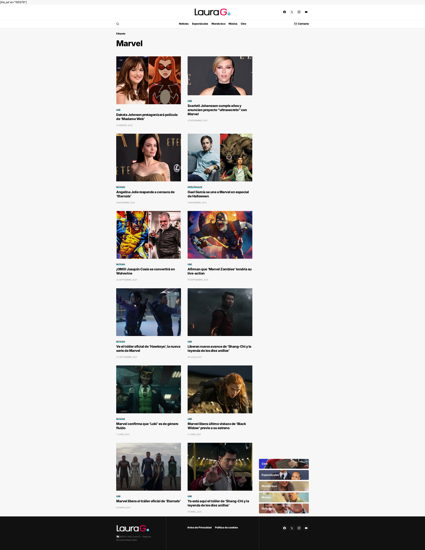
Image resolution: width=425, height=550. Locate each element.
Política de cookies (226, 527)
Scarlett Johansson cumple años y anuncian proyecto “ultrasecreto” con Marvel (217, 110)
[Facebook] (284, 12)
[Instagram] (299, 12)
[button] (117, 23)
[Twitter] (292, 12)
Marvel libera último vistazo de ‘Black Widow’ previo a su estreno (217, 426)
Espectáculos (195, 187)
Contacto (303, 23)
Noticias (120, 187)
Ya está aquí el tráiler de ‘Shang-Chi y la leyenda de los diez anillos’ (218, 503)
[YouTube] (306, 12)
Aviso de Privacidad (199, 527)
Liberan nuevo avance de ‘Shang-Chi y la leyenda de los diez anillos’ (219, 348)
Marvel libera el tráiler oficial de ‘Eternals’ (148, 501)
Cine (118, 110)
